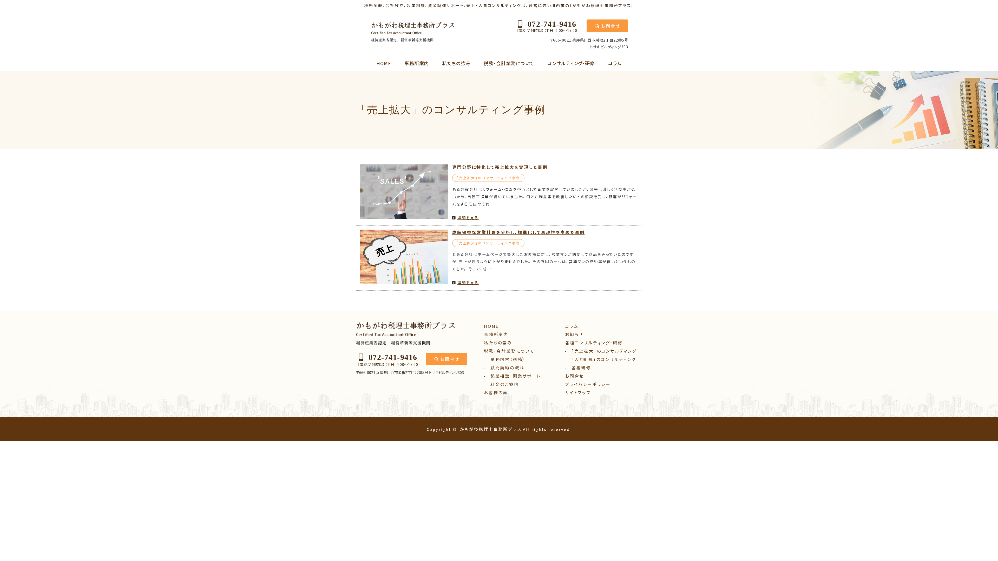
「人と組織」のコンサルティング (604, 359)
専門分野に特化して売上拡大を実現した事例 (500, 167)
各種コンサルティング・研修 (593, 342)
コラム (615, 63)
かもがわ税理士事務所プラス (490, 429)
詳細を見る (468, 217)
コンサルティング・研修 (571, 63)
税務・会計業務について (509, 63)
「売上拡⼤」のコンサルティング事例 (488, 177)
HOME (383, 63)
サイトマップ (578, 392)
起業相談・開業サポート (515, 376)
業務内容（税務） (507, 359)
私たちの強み (456, 63)
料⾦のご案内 (504, 384)
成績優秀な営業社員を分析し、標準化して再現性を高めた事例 (518, 232)
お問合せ (574, 376)
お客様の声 (496, 392)
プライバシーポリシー (588, 384)
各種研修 (581, 367)
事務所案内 (416, 63)
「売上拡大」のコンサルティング (604, 351)
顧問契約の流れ (507, 367)
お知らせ (574, 334)
